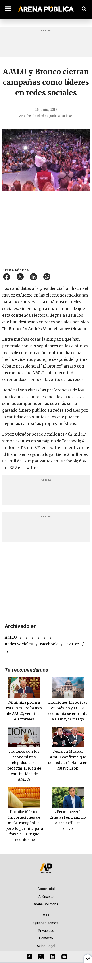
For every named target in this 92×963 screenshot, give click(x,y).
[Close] (73, 447)
